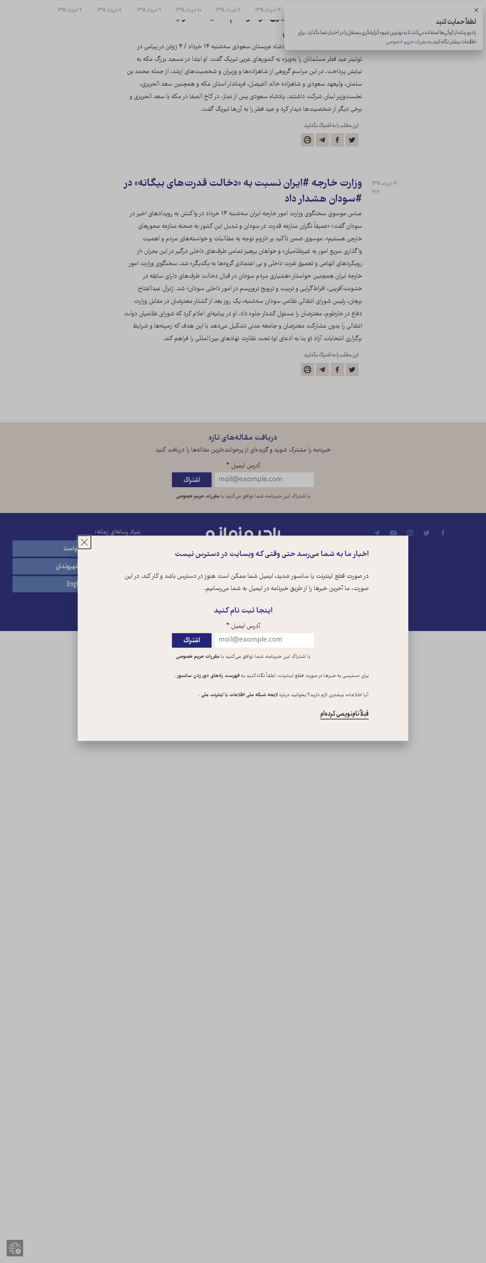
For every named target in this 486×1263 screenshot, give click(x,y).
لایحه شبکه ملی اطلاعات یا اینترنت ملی (239, 695)
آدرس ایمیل (243, 626)
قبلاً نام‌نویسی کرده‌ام (344, 713)
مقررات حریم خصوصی (198, 657)
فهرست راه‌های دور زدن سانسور (208, 676)
